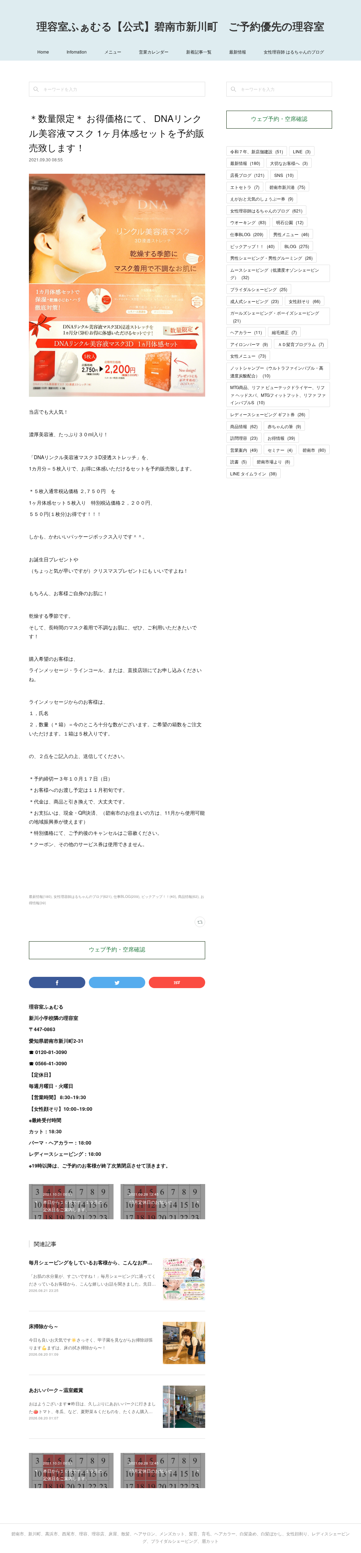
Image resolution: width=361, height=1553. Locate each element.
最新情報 (237, 52)
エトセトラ (244, 187)
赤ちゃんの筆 (284, 426)
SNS (284, 175)
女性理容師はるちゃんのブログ (266, 211)
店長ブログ (247, 175)
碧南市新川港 (287, 187)
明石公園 (290, 222)
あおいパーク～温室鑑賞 (56, 1389)
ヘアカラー (246, 332)
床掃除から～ (44, 1326)
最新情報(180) (40, 896)
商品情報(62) (188, 896)
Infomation (77, 52)
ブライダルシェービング (258, 289)
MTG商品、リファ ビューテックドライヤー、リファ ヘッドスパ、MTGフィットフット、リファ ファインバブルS (278, 394)
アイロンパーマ (249, 344)
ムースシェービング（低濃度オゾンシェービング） (274, 274)
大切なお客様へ (289, 163)
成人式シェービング (254, 301)
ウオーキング (248, 222)
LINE (302, 151)
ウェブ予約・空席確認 (117, 950)
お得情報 (281, 438)
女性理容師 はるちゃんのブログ (294, 52)
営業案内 (244, 450)
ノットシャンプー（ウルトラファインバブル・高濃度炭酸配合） (276, 371)
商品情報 (244, 426)
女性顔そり (304, 301)
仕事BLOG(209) (126, 896)
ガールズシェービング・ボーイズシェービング (274, 316)
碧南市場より (273, 461)
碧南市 (314, 450)
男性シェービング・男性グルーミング (271, 258)
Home (43, 52)
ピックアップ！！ (252, 246)
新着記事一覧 (199, 52)
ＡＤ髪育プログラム (301, 344)
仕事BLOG (246, 234)
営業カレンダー (154, 52)
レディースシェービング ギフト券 (267, 414)
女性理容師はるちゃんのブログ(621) (82, 896)
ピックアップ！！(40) (158, 896)
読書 (238, 461)
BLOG (296, 246)
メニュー (112, 52)
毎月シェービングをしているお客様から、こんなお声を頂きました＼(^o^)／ (114, 1262)
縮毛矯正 (284, 332)
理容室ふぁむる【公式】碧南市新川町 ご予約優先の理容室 (180, 27)
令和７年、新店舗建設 (256, 151)
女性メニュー (248, 356)
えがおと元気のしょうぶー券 (261, 199)
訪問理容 (244, 438)
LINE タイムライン (253, 473)
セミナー (280, 450)
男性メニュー (291, 234)
